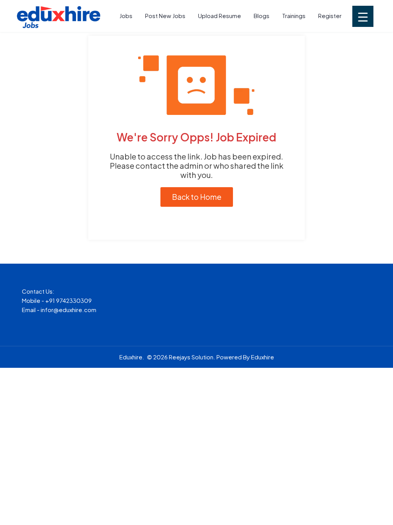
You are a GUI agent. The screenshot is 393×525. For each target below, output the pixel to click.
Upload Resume (219, 15)
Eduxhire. (131, 357)
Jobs (125, 15)
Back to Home (196, 196)
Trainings (293, 15)
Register (330, 15)
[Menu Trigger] (362, 16)
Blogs (261, 15)
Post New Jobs (165, 15)
